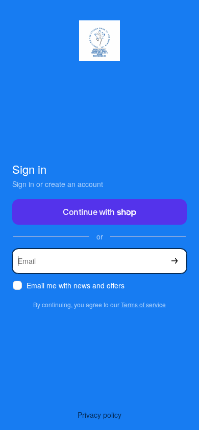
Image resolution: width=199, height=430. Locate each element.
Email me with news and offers (76, 285)
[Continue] (174, 261)
